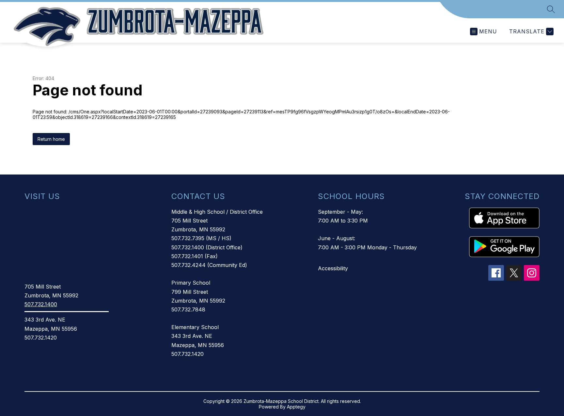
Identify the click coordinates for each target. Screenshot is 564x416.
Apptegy (296, 406)
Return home (51, 139)
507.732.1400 (40, 304)
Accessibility (333, 268)
